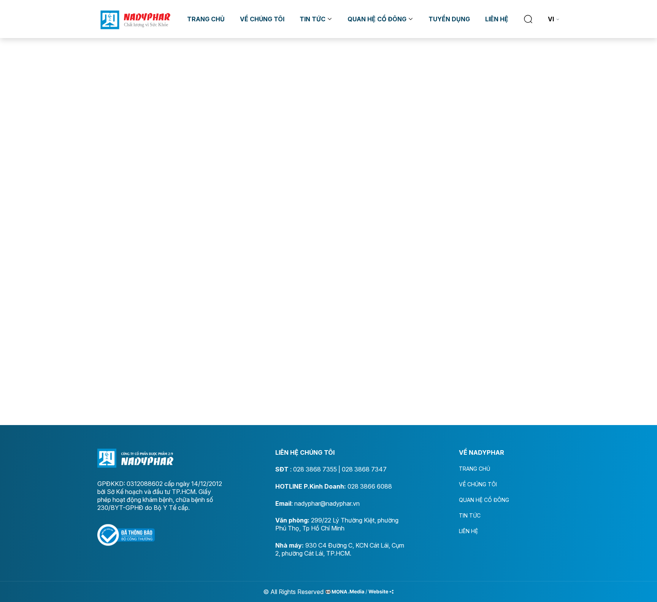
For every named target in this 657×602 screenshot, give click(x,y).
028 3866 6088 (370, 486)
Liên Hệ (496, 19)
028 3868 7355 (315, 469)
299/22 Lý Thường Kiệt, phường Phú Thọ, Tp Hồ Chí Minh (336, 524)
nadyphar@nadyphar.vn (327, 503)
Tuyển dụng (449, 19)
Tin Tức (312, 19)
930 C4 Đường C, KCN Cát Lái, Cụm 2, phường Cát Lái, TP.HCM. (339, 549)
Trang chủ (206, 19)
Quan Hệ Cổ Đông (377, 19)
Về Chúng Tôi (262, 19)
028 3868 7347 (364, 469)
